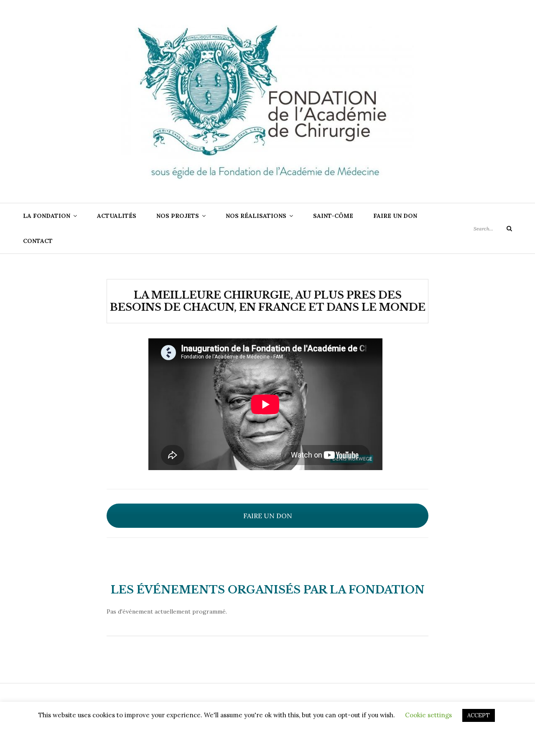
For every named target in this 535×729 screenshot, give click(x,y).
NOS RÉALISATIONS (256, 216)
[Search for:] (493, 228)
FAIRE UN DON (267, 516)
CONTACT (38, 241)
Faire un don (395, 216)
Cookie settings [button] (428, 715)
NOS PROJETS (177, 216)
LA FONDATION (46, 216)
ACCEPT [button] (478, 715)
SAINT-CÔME (333, 216)
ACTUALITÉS (116, 216)
